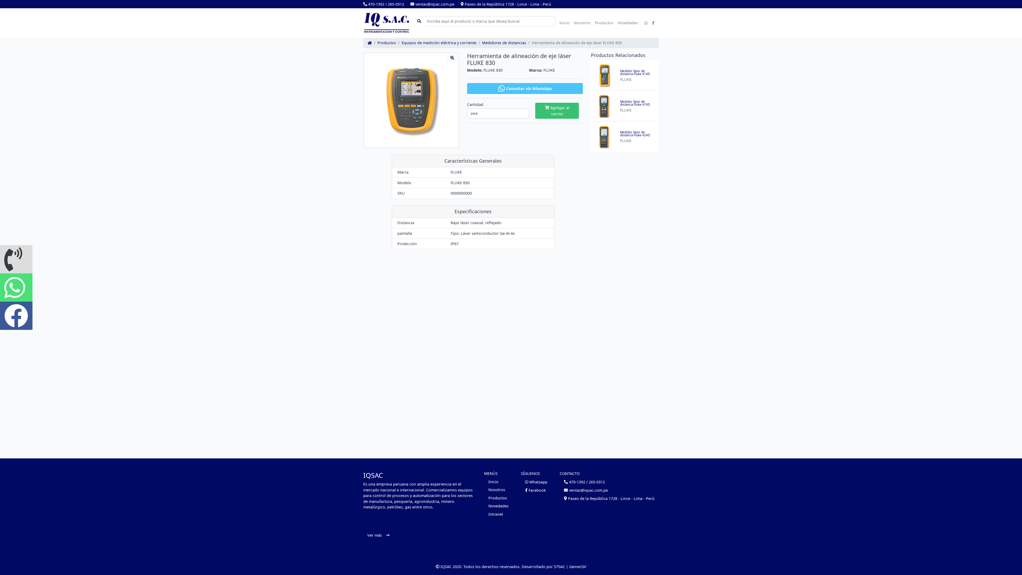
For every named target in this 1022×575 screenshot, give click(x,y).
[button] (16, 259)
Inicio (564, 22)
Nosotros (582, 22)
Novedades (628, 22)
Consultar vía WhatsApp (529, 88)
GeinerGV (577, 566)
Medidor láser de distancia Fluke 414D (635, 72)
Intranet (495, 514)
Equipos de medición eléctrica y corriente (439, 43)
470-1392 (375, 4)
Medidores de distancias (504, 43)
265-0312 (396, 4)
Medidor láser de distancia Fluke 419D (635, 103)
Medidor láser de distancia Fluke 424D (635, 134)
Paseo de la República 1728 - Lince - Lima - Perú (507, 4)
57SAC (559, 566)
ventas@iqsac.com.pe (434, 4)
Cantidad (475, 104)
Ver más (374, 535)
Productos (604, 22)
